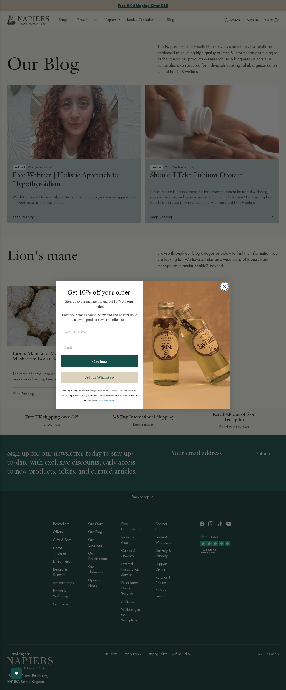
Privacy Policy (107, 400)
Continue (99, 361)
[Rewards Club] (16, 673)
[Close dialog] (224, 286)
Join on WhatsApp (99, 377)
